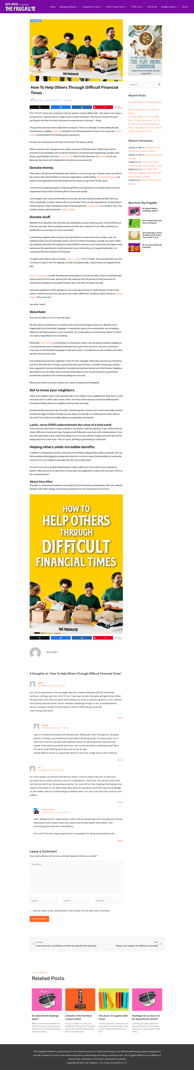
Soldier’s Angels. (68, 209)
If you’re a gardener (38, 275)
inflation (56, 131)
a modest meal (93, 206)
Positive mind (66, 156)
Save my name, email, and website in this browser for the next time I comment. (71, 910)
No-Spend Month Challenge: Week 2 (150, 209)
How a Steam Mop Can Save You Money (152, 222)
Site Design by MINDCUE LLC (113, 1062)
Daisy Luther (48, 809)
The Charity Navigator (106, 177)
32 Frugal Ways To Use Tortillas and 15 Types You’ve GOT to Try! (152, 235)
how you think (47, 343)
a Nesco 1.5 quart (74, 259)
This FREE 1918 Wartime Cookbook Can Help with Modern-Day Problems (144, 173)
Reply (120, 717)
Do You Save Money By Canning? (143, 124)
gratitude (102, 156)
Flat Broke (35, 21)
